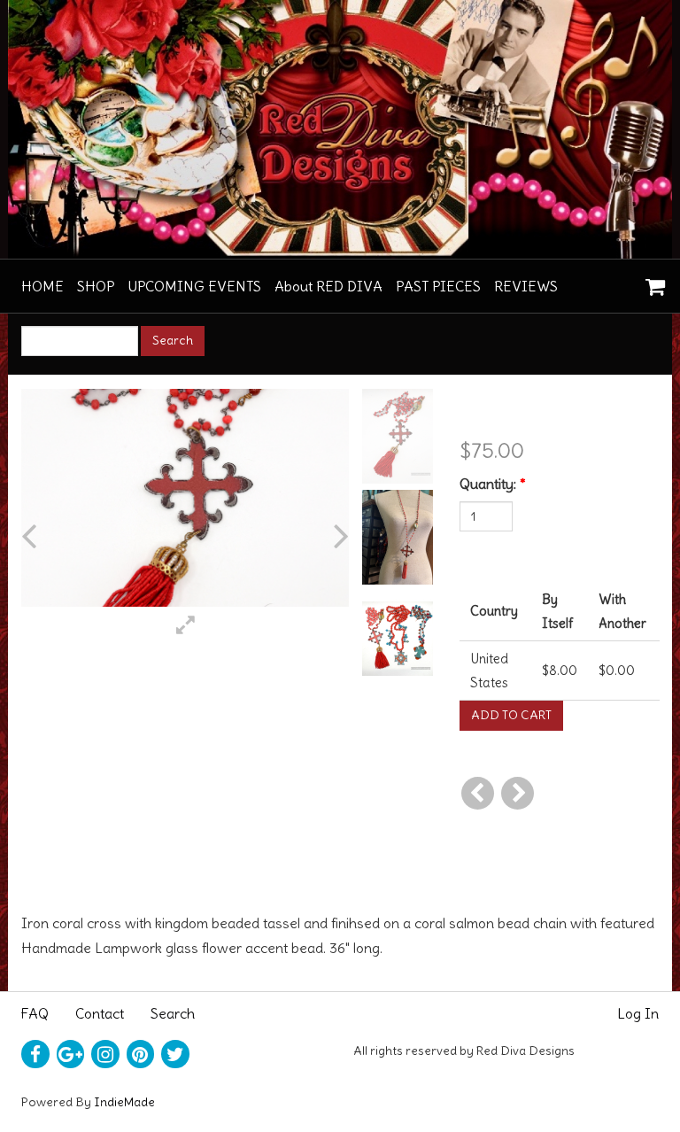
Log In (638, 1013)
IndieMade (124, 1102)
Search (173, 1013)
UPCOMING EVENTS (194, 286)
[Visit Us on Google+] (71, 1054)
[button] (52, 536)
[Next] (517, 793)
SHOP (95, 286)
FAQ (35, 1013)
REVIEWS (526, 286)
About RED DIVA (328, 286)
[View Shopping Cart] (651, 281)
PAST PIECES (438, 286)
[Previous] (477, 793)
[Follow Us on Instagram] (105, 1054)
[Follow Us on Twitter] (175, 1054)
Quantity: (493, 483)
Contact (99, 1013)
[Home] (340, 129)
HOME (42, 286)
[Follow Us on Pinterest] (141, 1054)
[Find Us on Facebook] (35, 1054)
